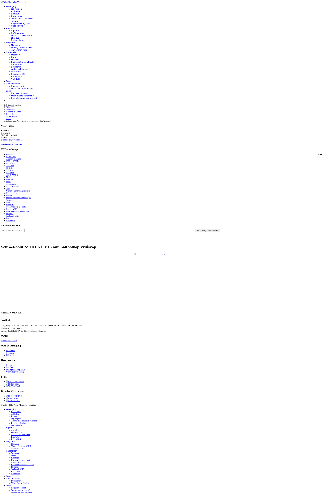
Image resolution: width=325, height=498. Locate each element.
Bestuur (15, 14)
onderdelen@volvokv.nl (12, 140)
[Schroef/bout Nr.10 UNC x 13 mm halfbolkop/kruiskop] (162, 282)
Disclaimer (10, 351)
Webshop (15, 55)
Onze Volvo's (17, 26)
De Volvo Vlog (17, 33)
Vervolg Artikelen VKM (21, 47)
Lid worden (16, 9)
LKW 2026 (16, 38)
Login (8, 91)
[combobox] (13, 230)
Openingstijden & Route (22, 62)
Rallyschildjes (17, 40)
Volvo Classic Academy (22, 88)
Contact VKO (17, 64)
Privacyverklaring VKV (15, 369)
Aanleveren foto (19, 50)
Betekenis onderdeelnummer (20, 68)
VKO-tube (15, 79)
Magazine (10, 43)
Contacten (10, 353)
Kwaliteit (5, 328)
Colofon (9, 367)
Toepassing (5, 325)
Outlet (14, 57)
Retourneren (17, 76)
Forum (9, 81)
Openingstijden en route (11, 144)
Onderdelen (11, 52)
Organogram (17, 16)
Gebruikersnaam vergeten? (24, 98)
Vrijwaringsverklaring (15, 372)
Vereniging (11, 6)
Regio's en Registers (20, 23)
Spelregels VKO (18, 74)
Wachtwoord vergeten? (22, 96)
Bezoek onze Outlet (9, 341)
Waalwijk (15, 59)
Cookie (9, 365)
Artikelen (15, 11)
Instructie (16, 71)
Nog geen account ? (20, 93)
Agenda (10, 28)
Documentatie (13, 83)
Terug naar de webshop (210, 230)
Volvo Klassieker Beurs (21, 35)
